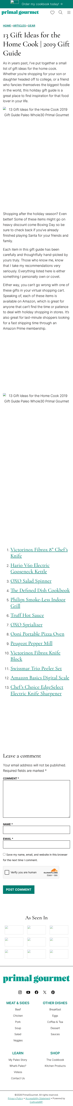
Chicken (18, 1015)
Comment (11, 778)
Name (8, 824)
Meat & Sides (17, 1003)
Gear (31, 25)
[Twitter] (45, 992)
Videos (18, 1072)
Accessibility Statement (37, 1098)
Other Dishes (55, 1003)
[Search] (61, 12)
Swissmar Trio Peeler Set (36, 668)
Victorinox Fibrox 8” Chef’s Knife (39, 552)
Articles (19, 25)
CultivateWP (36, 1102)
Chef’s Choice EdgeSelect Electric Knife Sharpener (36, 690)
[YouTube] (28, 992)
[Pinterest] (53, 992)
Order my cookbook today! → (42, 4)
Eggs (55, 1015)
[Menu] (69, 12)
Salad (17, 1034)
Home (7, 25)
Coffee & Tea (55, 1021)
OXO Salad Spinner (30, 581)
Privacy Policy (15, 1098)
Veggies (18, 1040)
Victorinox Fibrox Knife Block (35, 655)
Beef (18, 1009)
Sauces (55, 1034)
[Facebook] (36, 992)
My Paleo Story (18, 1059)
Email (8, 838)
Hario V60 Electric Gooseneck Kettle (30, 568)
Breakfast (55, 1009)
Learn (17, 1053)
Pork (18, 1021)
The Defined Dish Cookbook (40, 590)
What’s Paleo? (18, 1065)
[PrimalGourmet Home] (20, 12)
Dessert (55, 1028)
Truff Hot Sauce (27, 615)
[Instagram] (20, 992)
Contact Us (18, 1078)
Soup (18, 1028)
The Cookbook (55, 1059)
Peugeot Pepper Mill (31, 643)
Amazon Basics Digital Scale (39, 677)
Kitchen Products (55, 1065)
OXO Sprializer (26, 624)
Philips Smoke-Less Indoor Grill (38, 602)
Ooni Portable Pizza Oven (37, 634)
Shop (55, 1053)
